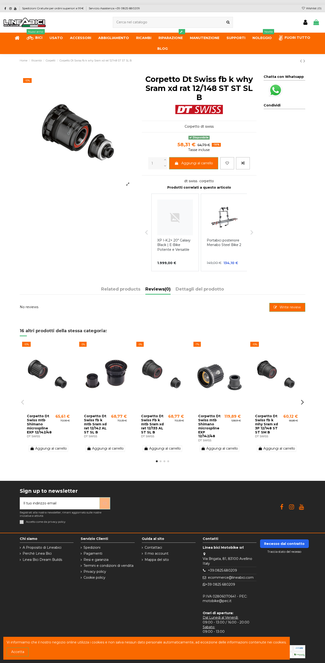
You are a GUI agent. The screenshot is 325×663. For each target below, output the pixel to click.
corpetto (206, 181)
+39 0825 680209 (220, 584)
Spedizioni (92, 547)
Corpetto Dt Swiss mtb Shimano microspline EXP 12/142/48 (39, 424)
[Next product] (304, 61)
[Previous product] (301, 61)
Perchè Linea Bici (37, 553)
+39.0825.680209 (222, 570)
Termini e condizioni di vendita (108, 565)
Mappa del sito (157, 560)
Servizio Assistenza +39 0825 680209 (114, 8)
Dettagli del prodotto (200, 289)
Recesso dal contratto (284, 544)
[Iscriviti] (104, 503)
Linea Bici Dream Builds (42, 560)
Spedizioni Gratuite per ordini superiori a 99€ (53, 8)
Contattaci (153, 547)
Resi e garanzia (96, 560)
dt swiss (190, 181)
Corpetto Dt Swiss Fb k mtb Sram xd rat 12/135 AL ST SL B (152, 424)
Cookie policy (94, 577)
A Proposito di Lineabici (42, 547)
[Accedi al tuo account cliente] (305, 22)
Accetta (17, 652)
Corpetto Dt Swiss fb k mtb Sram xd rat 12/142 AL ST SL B (95, 424)
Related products (120, 289)
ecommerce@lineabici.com (231, 577)
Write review (290, 307)
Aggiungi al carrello (197, 163)
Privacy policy (95, 571)
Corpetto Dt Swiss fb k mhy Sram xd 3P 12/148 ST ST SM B (266, 424)
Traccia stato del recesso (284, 551)
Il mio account (156, 553)
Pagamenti (93, 553)
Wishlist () (313, 8)
